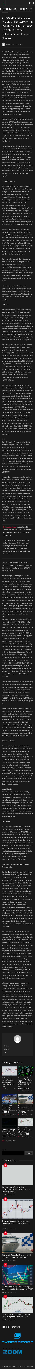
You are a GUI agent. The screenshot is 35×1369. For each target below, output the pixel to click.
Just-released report (10, 527)
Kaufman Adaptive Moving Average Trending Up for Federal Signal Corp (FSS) (9, 1071)
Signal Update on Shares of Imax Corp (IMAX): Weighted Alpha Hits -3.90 (25, 1122)
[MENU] (3, 3)
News (3, 1089)
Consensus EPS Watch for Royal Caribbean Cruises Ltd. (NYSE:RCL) (9, 1099)
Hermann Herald (16, 9)
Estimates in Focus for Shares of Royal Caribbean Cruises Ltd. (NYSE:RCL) (25, 1099)
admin (8, 44)
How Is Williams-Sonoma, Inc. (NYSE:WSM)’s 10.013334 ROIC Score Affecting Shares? (17, 1175)
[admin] (17, 1042)
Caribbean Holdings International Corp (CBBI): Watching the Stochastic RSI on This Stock (9, 1123)
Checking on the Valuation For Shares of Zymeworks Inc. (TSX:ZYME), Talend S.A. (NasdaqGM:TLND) (25, 1071)
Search (4, 1150)
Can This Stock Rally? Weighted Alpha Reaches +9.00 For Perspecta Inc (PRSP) (17, 1275)
